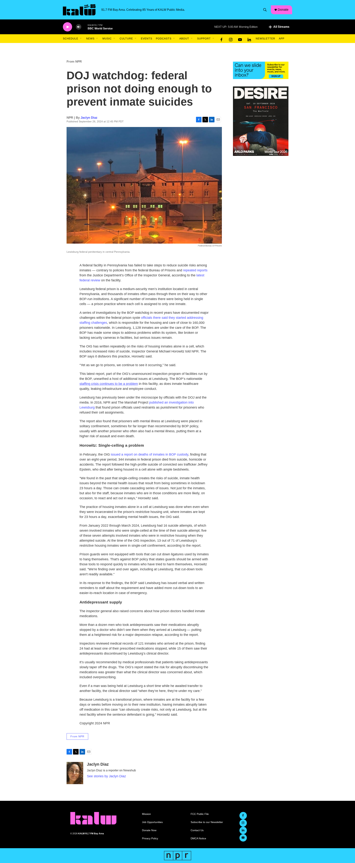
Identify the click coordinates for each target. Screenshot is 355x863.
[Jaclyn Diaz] (75, 773)
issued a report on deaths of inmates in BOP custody (149, 454)
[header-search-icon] (264, 9)
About (184, 38)
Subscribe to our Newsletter (207, 822)
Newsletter (265, 38)
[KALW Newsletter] (260, 70)
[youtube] (240, 38)
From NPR (74, 61)
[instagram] (231, 38)
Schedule (70, 38)
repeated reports (195, 270)
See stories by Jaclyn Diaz (106, 776)
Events (146, 38)
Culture (126, 38)
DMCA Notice (198, 838)
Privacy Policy (150, 838)
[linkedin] (249, 38)
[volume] (78, 27)
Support (204, 38)
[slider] (84, 27)
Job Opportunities (152, 822)
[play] (67, 27)
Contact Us (197, 830)
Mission (146, 814)
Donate (283, 9)
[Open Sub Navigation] (81, 38)
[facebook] (221, 38)
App (281, 38)
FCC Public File (200, 814)
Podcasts (163, 38)
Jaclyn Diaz (89, 117)
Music (107, 38)
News (90, 38)
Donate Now (149, 830)
